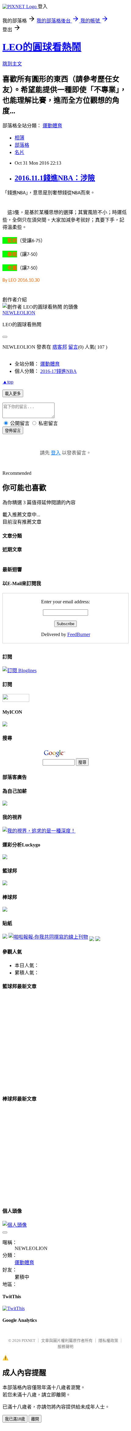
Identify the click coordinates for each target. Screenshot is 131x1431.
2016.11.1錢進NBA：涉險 (55, 178)
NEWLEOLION (18, 312)
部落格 (22, 145)
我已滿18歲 (15, 1419)
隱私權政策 (108, 1340)
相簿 (19, 137)
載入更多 (13, 393)
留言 (73, 347)
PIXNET (28, 1340)
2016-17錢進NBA (58, 371)
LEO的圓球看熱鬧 (41, 47)
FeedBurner (78, 634)
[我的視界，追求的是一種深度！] (39, 830)
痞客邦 (59, 347)
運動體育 (52, 125)
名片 (19, 152)
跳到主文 (12, 63)
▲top (7, 381)
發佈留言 (13, 430)
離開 (35, 1419)
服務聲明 (65, 1346)
